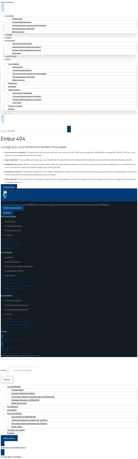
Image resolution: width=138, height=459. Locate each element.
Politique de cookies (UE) (13, 230)
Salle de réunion (18, 32)
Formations (12, 83)
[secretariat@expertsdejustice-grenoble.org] (2, 336)
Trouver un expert (10, 56)
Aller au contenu (7, 2)
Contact (7, 59)
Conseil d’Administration (21, 22)
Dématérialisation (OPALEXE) (14, 271)
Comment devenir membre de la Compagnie (29, 25)
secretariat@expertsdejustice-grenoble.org (13, 340)
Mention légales (10, 221)
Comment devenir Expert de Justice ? (26, 47)
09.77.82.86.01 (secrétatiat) (9, 348)
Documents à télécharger (22, 44)
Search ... (4, 370)
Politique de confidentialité (13, 226)
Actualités (12, 86)
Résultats (7, 380)
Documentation (14, 90)
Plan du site (8, 235)
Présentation (17, 19)
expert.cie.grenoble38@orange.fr (13, 448)
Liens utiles (16, 53)
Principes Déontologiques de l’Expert (26, 50)
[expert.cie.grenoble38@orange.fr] (2, 443)
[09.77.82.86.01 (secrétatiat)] (2, 344)
